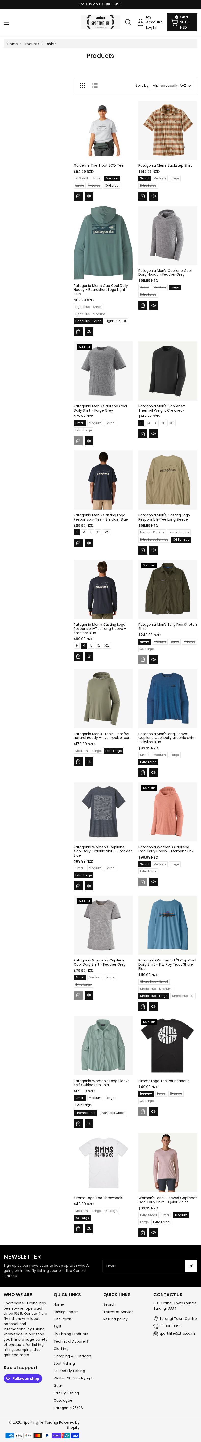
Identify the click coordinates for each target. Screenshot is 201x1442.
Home (12, 43)
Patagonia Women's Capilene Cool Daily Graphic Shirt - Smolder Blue (103, 851)
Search (109, 1304)
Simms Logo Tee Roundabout (163, 1080)
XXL (171, 423)
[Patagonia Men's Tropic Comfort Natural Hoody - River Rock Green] (103, 698)
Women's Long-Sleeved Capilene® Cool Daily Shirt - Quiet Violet (167, 1199)
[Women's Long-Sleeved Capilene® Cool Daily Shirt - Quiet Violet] (167, 1162)
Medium (112, 178)
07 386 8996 (170, 1326)
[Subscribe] (191, 1266)
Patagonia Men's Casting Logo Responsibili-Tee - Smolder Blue (101, 517)
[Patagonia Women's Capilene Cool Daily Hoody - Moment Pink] (167, 811)
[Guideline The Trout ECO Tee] (103, 130)
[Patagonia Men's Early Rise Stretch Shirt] (167, 589)
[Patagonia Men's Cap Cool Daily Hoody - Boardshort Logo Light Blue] (103, 243)
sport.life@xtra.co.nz (177, 1333)
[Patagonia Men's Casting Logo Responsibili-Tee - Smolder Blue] (103, 480)
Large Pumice (179, 532)
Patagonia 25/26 (68, 1407)
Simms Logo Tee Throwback (98, 1197)
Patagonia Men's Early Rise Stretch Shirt (167, 626)
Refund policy (115, 1319)
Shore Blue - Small (154, 982)
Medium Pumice (152, 532)
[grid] (83, 85)
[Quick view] (89, 196)
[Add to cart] (78, 196)
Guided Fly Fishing (69, 1370)
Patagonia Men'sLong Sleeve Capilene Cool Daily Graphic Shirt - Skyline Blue (166, 738)
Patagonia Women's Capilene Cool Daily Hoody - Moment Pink (165, 849)
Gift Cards (63, 1319)
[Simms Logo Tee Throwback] (103, 1162)
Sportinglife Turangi (41, 1422)
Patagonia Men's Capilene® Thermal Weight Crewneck (161, 408)
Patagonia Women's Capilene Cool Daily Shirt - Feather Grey (100, 962)
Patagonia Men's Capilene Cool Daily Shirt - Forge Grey (100, 408)
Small (96, 178)
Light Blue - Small (88, 307)
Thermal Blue (85, 1113)
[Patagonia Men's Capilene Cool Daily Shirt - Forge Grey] (103, 371)
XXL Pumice (181, 539)
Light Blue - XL (116, 321)
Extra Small (148, 1215)
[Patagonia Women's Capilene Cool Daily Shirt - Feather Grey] (103, 925)
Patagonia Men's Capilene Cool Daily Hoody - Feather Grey (165, 272)
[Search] (128, 22)
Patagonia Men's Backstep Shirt (165, 165)
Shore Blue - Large (153, 996)
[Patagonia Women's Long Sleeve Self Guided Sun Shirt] (103, 1045)
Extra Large (148, 186)
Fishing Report (66, 1311)
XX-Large (111, 185)
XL (163, 423)
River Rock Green (112, 1113)
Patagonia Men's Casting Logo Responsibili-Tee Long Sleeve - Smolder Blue (100, 628)
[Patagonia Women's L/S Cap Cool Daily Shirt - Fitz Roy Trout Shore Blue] (167, 925)
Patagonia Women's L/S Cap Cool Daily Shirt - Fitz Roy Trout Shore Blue (167, 964)
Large (79, 186)
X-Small (81, 178)
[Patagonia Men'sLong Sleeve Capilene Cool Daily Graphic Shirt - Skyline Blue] (167, 698)
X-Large (94, 186)
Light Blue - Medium (90, 314)
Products (31, 43)
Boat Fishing (64, 1363)
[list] (94, 85)
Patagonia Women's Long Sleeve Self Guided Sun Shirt (102, 1083)
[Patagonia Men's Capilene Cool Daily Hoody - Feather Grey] (167, 235)
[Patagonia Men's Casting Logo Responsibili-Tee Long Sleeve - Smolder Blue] (103, 589)
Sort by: (143, 85)
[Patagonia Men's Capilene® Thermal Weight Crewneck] (167, 371)
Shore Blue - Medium (155, 989)
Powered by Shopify (69, 1425)
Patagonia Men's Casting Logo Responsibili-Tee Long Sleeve (164, 517)
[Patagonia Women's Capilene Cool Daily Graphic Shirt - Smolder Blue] (103, 811)
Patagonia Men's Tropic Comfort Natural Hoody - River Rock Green (102, 735)
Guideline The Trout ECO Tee (99, 165)
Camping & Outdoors (73, 1356)
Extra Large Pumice (154, 540)
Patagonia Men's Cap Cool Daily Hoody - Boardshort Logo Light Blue (101, 289)
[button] (8, 22)
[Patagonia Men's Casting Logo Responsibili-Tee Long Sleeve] (167, 480)
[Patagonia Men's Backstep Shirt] (167, 130)
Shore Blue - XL (183, 996)
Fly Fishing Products (71, 1333)
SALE (57, 1326)
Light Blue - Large (88, 321)
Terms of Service (118, 1311)
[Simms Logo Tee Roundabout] (167, 1045)
